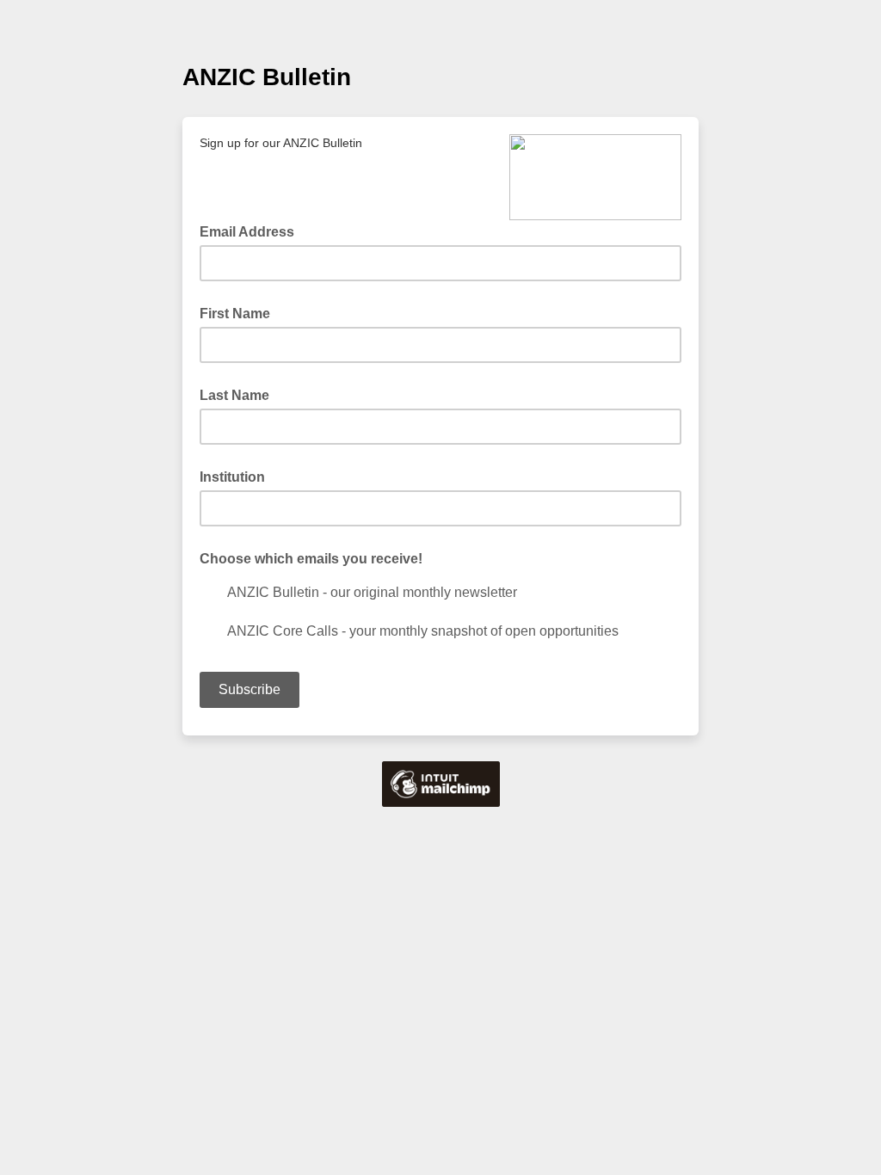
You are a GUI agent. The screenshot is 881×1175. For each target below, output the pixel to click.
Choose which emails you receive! (311, 558)
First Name (235, 313)
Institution (232, 477)
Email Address (252, 230)
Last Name (234, 395)
